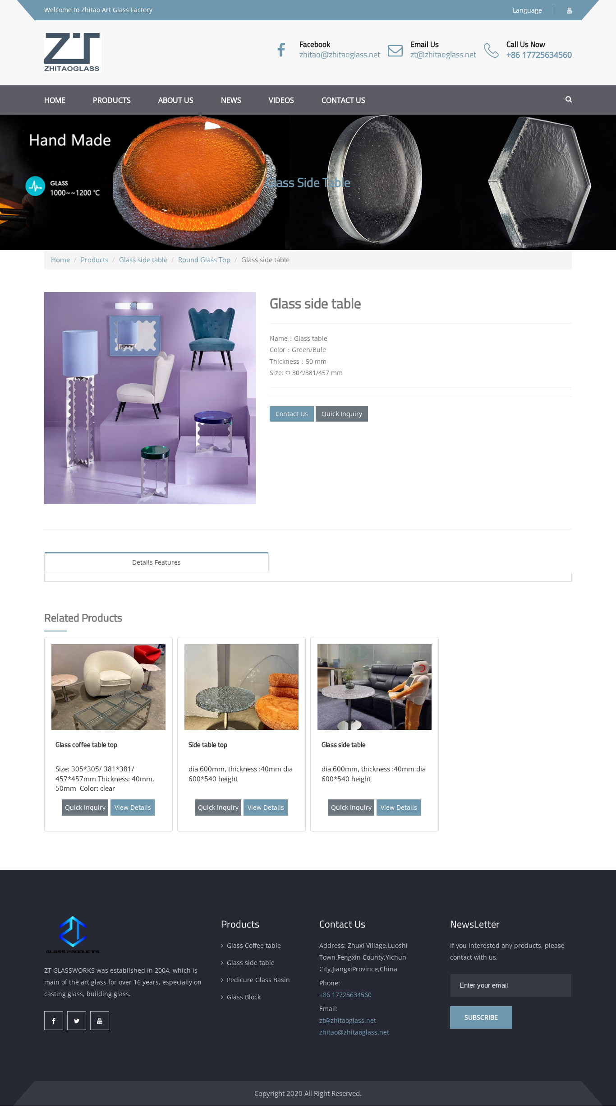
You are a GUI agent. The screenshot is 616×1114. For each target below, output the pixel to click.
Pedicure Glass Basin (258, 979)
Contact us (343, 100)
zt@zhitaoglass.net (443, 54)
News (231, 100)
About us (175, 100)
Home (54, 100)
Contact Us (292, 413)
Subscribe (481, 1017)
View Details (133, 807)
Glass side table (143, 259)
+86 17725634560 (539, 54)
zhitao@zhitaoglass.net (339, 54)
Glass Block (244, 997)
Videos (281, 100)
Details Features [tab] (156, 562)
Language (527, 10)
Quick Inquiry (342, 413)
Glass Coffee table (254, 945)
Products (112, 100)
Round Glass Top (204, 259)
